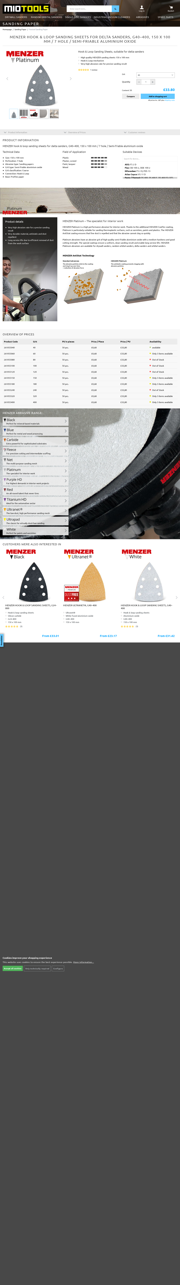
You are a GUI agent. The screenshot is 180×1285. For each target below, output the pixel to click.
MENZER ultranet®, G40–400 (80, 605)
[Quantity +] (152, 82)
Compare (131, 96)
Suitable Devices (132, 151)
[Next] (71, 78)
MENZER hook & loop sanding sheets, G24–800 (31, 606)
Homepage (7, 29)
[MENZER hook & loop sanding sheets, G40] (32, 575)
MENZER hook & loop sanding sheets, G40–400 (146, 606)
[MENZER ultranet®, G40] (90, 575)
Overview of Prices (77, 132)
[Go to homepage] (26, 8)
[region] (39, 84)
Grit (123, 74)
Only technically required (37, 968)
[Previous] (7, 78)
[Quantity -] (139, 82)
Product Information (17, 132)
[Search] (115, 8)
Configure (58, 968)
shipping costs (170, 100)
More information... (83, 962)
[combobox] (89, 8)
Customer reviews (136, 132)
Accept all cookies (12, 968)
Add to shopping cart (158, 96)
